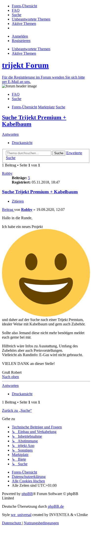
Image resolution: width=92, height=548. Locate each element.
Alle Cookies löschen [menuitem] (28, 481)
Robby (7, 173)
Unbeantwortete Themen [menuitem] (31, 49)
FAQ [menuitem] (16, 94)
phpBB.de (56, 506)
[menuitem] (24, 6)
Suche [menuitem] (16, 99)
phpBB (27, 494)
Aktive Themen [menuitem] (24, 53)
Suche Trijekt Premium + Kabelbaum (40, 191)
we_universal (21, 515)
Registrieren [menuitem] (21, 41)
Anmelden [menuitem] (20, 36)
